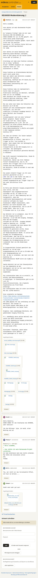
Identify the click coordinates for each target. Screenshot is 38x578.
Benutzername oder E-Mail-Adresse (12, 530)
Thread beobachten (9, 514)
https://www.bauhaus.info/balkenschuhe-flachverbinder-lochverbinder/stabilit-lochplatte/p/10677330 (16, 298)
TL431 (31, 124)
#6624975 (33, 468)
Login (34, 2)
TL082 (29, 259)
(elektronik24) (13, 468)
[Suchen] (28, 2)
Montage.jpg (7, 391)
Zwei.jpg (7, 404)
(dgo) (13, 20)
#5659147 (33, 20)
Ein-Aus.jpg (21, 391)
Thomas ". (8, 440)
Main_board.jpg (8, 353)
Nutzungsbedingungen (30, 573)
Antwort (6, 409)
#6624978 (33, 483)
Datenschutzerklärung (18, 573)
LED (4, 177)
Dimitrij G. (8, 20)
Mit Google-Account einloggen (12, 553)
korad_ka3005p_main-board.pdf (12, 340)
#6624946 (33, 440)
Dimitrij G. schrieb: (10, 444)
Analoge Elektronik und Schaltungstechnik (12, 12)
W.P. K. (8, 468)
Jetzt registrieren (9, 565)
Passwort (5, 537)
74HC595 (29, 108)
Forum (19, 7)
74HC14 (26, 160)
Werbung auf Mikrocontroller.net (19, 575)
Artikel (13, 7)
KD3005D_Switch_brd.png (10, 378)
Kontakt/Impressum (6, 573)
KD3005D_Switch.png (11, 366)
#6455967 (33, 417)
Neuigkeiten (5, 7)
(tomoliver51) (15, 440)
